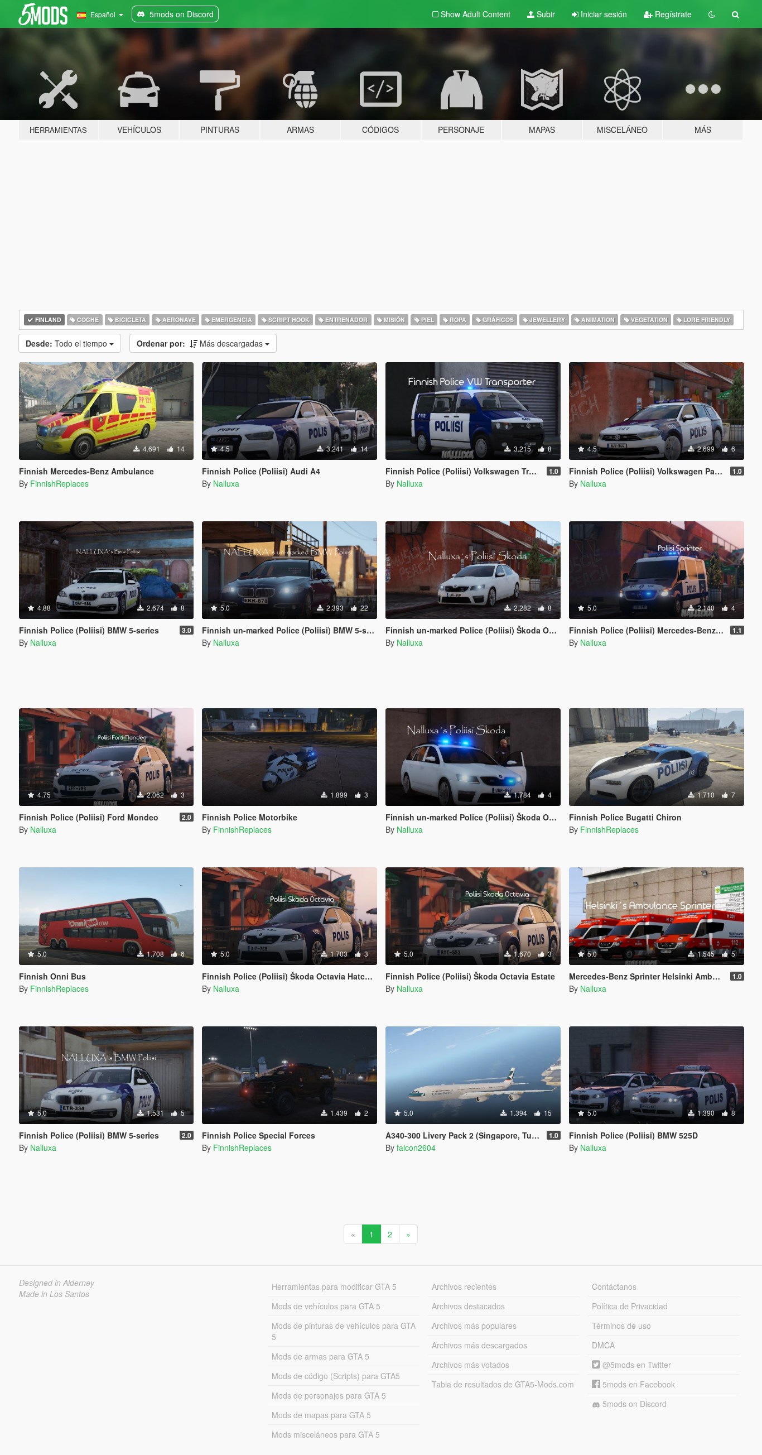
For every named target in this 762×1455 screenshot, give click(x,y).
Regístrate (672, 14)
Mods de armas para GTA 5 (320, 1356)
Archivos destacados (468, 1306)
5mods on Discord (633, 1403)
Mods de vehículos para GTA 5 (326, 1306)
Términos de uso (621, 1325)
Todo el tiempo (67, 343)
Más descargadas (201, 343)
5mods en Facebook (637, 1384)
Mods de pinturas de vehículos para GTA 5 (344, 1331)
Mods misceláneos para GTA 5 (326, 1434)
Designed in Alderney (56, 1282)
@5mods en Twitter (635, 1364)
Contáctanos (614, 1286)
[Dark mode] (712, 14)
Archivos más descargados (479, 1345)
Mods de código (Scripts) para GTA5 (336, 1375)
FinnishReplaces (59, 483)
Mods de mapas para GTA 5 (321, 1414)
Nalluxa (226, 483)
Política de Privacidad (630, 1306)
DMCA (603, 1345)
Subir (544, 14)
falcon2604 (416, 1147)
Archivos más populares (474, 1325)
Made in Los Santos (54, 1293)
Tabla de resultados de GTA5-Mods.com (503, 1384)
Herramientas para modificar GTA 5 (334, 1286)
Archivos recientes (464, 1286)
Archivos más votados (470, 1364)
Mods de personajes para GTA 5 (329, 1395)
